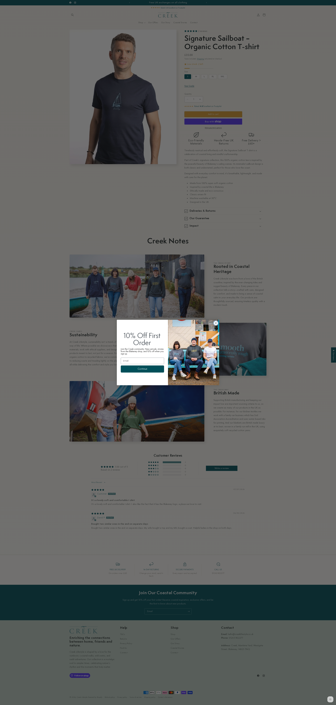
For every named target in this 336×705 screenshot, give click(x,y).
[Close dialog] (216, 323)
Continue (142, 369)
